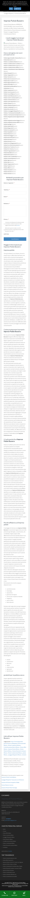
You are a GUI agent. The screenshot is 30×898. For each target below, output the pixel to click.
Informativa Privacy (6, 883)
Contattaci (5, 847)
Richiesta (7, 203)
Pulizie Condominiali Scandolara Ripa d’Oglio (12, 866)
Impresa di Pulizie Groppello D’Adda (10, 782)
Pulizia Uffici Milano (7, 833)
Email (6, 196)
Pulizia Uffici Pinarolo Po (8, 860)
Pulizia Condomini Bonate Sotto (10, 858)
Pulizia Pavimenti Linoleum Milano (10, 845)
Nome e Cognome (9, 183)
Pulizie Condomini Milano (14, 745)
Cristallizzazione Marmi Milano (12, 747)
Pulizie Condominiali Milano (15, 753)
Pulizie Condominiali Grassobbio (10, 876)
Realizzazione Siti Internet (7, 885)
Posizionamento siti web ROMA (21, 885)
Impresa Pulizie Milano (14, 749)
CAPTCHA (6, 234)
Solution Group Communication (14, 886)
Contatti (24, 755)
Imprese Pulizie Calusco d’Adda (10, 864)
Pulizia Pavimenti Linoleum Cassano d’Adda (12, 868)
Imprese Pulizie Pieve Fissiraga (9, 787)
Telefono (7, 190)
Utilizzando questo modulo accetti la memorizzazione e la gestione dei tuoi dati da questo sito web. (14, 229)
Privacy (6, 219)
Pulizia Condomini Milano (8, 835)
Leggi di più (17, 8)
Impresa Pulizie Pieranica (8, 870)
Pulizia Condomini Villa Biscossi (9, 874)
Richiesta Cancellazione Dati (17, 883)
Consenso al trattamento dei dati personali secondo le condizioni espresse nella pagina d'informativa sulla (14, 224)
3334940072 (8, 818)
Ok (11, 8)
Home (4, 829)
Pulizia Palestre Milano (8, 839)
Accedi (16, 884)
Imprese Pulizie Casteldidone (9, 777)
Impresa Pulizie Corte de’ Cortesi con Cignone (13, 862)
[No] (28, 5)
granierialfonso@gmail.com (10, 820)
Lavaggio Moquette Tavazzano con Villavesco (13, 780)
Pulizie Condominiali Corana (9, 872)
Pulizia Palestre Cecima (7, 785)
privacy (18, 225)
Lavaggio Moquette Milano (14, 755)
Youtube (10, 851)
